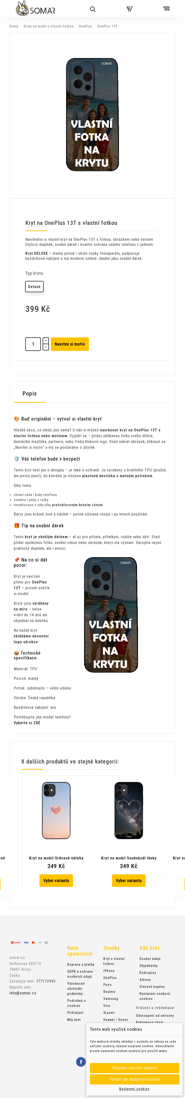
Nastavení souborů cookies (154, 996)
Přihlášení (75, 1013)
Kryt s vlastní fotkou (114, 961)
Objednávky (148, 966)
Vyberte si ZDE (27, 723)
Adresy (145, 980)
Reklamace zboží (150, 1022)
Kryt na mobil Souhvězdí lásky (129, 858)
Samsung (110, 999)
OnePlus (110, 978)
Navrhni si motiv (70, 344)
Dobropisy (147, 973)
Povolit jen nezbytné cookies (134, 1079)
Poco (107, 985)
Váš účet (149, 948)
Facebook (81, 1062)
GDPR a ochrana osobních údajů (80, 974)
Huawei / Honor (115, 1020)
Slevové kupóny (152, 987)
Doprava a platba (80, 964)
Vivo (107, 1006)
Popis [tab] (29, 393)
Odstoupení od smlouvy (155, 1016)
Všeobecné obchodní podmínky (76, 989)
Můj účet (74, 1020)
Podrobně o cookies (76, 1003)
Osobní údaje (150, 959)
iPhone (109, 971)
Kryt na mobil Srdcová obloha (56, 858)
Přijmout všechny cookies (134, 1068)
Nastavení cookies (134, 1089)
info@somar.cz (22, 993)
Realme (109, 992)
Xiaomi (109, 1013)
